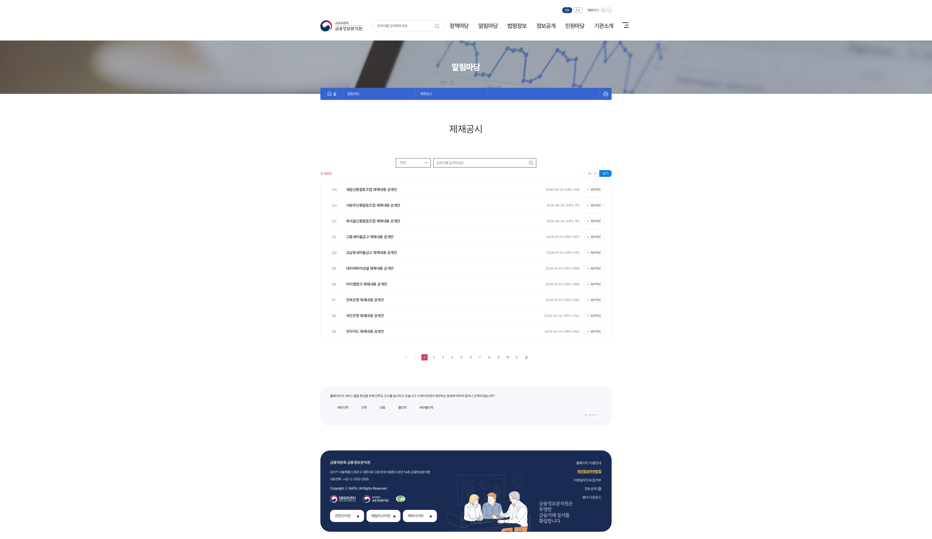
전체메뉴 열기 (625, 25)
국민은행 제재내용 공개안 (365, 315)
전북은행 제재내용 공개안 (365, 300)
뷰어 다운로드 (591, 497)
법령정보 (516, 25)
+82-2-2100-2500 (355, 479)
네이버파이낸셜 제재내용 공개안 (370, 268)
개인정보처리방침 (589, 471)
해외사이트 (416, 516)
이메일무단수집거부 (587, 480)
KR (567, 10)
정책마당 (459, 25)
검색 (438, 26)
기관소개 (603, 25)
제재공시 (426, 94)
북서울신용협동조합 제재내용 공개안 (373, 221)
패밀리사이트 (381, 516)
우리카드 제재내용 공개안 (365, 331)
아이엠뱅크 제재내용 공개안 (366, 284)
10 (508, 357)
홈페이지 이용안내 (588, 463)
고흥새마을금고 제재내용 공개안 (370, 237)
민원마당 (574, 25)
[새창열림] (343, 497)
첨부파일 (596, 189)
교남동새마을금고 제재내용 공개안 (371, 252)
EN (578, 10)
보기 (605, 173)
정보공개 (546, 25)
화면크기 (593, 10)
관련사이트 (343, 516)
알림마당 (488, 25)
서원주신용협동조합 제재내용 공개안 (373, 205)
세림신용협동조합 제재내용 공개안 (371, 189)
